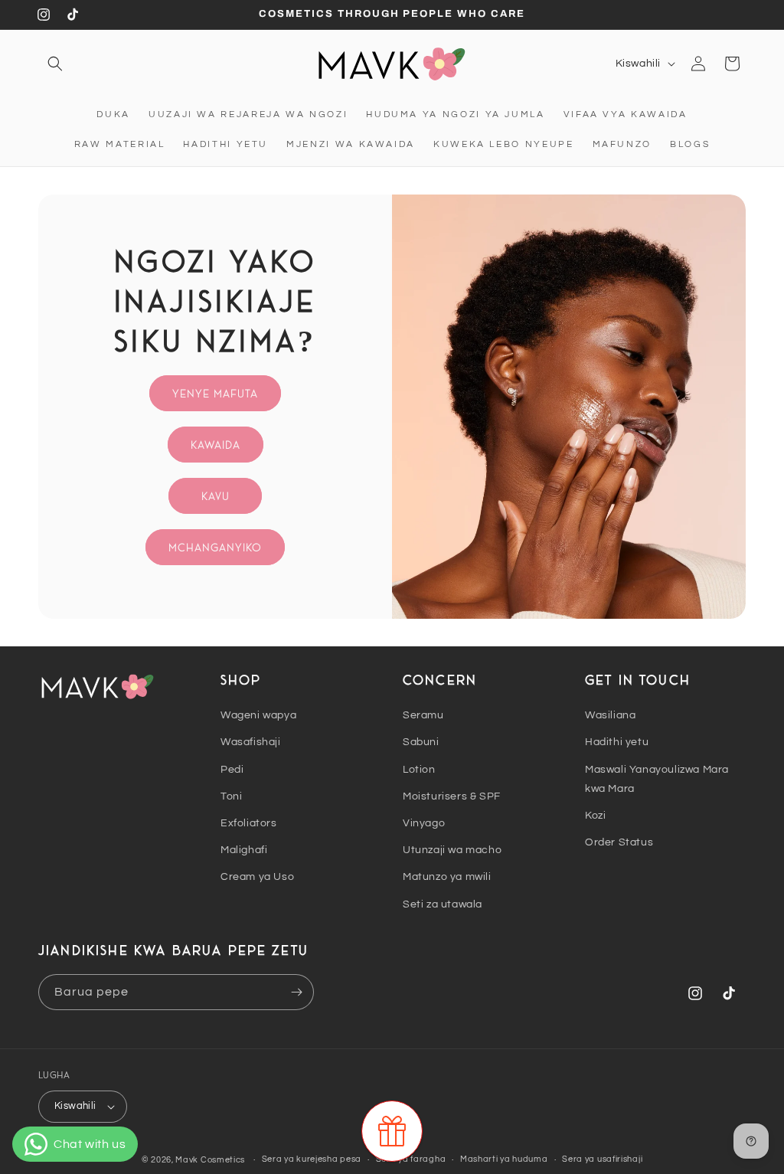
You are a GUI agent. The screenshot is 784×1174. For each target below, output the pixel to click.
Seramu (423, 715)
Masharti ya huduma (504, 1159)
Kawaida (215, 443)
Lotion (419, 769)
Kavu (215, 495)
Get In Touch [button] (638, 680)
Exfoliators (248, 823)
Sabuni (421, 742)
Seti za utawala (442, 904)
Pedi (231, 769)
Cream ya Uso (257, 877)
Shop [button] (241, 680)
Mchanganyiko (215, 546)
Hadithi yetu (616, 742)
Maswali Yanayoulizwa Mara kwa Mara (657, 779)
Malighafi (243, 850)
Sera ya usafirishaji (602, 1159)
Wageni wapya (258, 715)
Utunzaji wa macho (452, 850)
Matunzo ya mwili (447, 877)
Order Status (619, 842)
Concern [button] (440, 680)
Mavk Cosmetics (211, 1160)
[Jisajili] (296, 992)
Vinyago (424, 823)
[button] (55, 63)
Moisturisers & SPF (452, 796)
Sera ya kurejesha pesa (311, 1159)
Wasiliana (610, 715)
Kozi (595, 815)
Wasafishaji (250, 742)
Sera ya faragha (411, 1159)
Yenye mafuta (215, 392)
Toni (231, 796)
